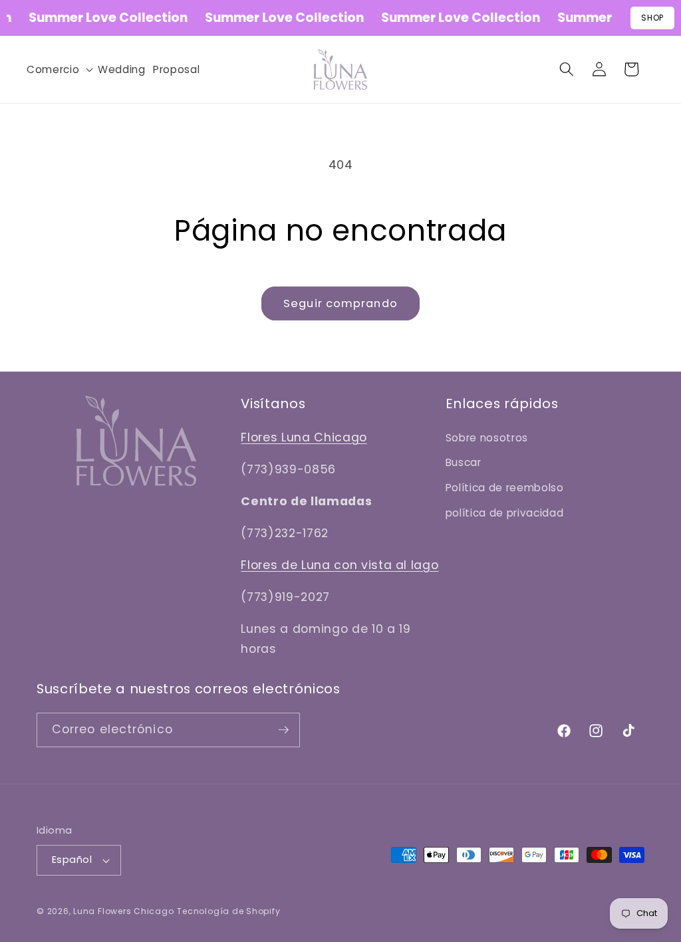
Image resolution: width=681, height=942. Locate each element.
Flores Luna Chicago (304, 437)
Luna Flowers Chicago (123, 911)
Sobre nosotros (487, 438)
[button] (58, 70)
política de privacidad (505, 513)
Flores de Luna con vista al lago (339, 565)
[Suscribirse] (283, 730)
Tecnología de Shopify (228, 911)
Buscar (463, 462)
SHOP (652, 17)
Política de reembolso (505, 488)
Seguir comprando (340, 303)
